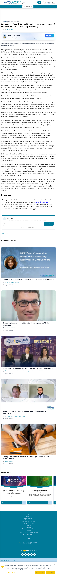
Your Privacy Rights (28, 534)
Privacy (28, 531)
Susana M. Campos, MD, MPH (12, 282)
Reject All (50, 572)
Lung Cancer (5, 233)
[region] (28, 569)
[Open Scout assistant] (49, 2)
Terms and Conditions (28, 529)
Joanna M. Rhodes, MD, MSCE (36, 371)
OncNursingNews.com (28, 522)
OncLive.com (28, 520)
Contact (28, 527)
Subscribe (48, 224)
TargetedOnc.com (28, 523)
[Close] (54, 564)
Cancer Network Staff (10, 327)
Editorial (28, 525)
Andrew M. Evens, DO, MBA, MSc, (19, 371)
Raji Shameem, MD (20, 416)
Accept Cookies (40, 572)
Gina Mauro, (8, 371)
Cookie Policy (22, 569)
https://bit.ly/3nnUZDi (41, 202)
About (28, 514)
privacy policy (31, 227)
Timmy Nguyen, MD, (10, 416)
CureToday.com (28, 518)
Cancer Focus (27, 6)
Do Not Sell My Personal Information (28, 532)
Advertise (28, 516)
